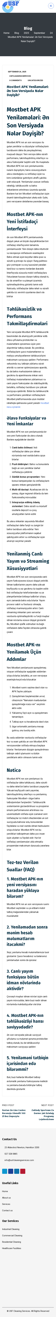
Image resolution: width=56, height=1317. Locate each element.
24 (51, 33)
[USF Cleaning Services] (11, 6)
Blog (16, 33)
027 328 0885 (11, 1154)
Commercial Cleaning (12, 1235)
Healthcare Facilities (11, 1248)
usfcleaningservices (20, 76)
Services (6, 1204)
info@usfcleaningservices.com (19, 1160)
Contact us (7, 1210)
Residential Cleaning (11, 1242)
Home (6, 33)
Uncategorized (35, 80)
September (39, 33)
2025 (26, 33)
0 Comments (15, 80)
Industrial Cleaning (10, 1229)
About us (6, 1197)
